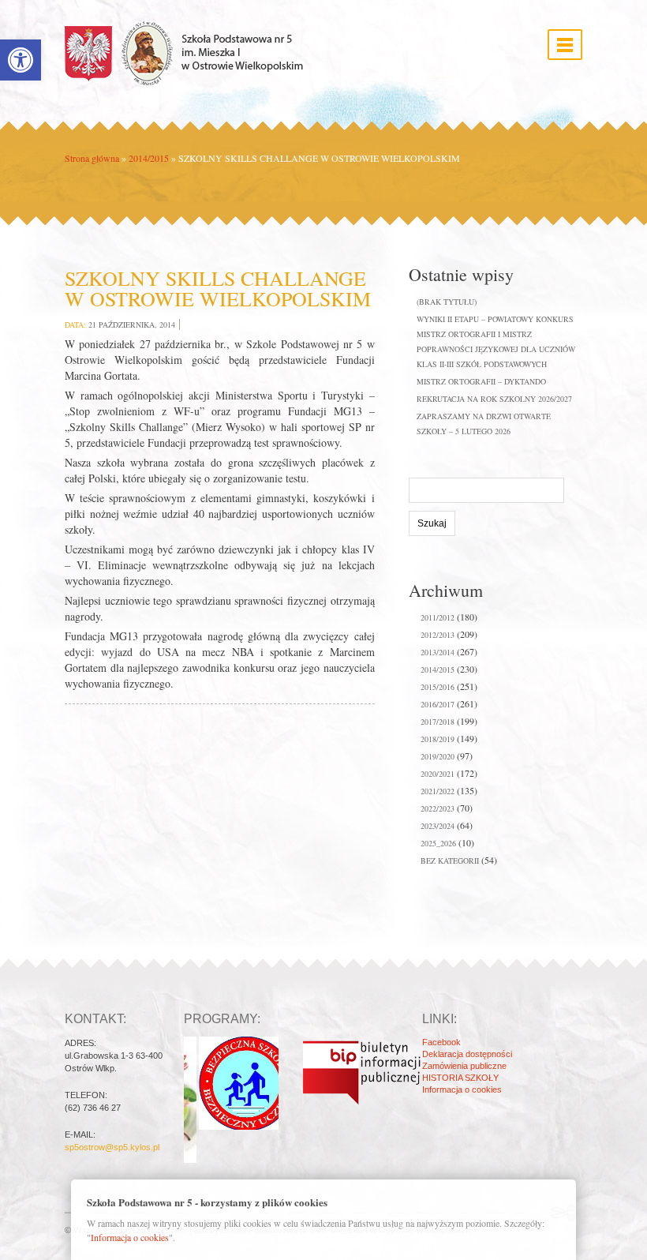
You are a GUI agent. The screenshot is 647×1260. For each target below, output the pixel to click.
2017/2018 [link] (437, 721)
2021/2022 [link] (437, 791)
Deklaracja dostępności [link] (467, 1054)
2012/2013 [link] (437, 634)
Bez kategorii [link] (450, 860)
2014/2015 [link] (149, 158)
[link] (20, 60)
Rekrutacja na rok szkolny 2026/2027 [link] (494, 398)
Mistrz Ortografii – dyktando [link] (481, 381)
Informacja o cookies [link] (462, 1089)
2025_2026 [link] (438, 843)
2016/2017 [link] (437, 704)
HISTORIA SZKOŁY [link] (460, 1077)
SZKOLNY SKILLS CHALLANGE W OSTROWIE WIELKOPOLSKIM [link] (218, 288)
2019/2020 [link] (437, 756)
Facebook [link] (441, 1042)
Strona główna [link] (92, 158)
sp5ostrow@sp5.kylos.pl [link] (112, 1147)
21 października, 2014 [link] (131, 324)
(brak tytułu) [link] (447, 301)
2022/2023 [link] (437, 808)
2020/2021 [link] (437, 773)
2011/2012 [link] (437, 617)
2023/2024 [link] (437, 825)
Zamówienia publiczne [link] (464, 1066)
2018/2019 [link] (437, 738)
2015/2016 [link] (437, 686)
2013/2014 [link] (437, 652)
